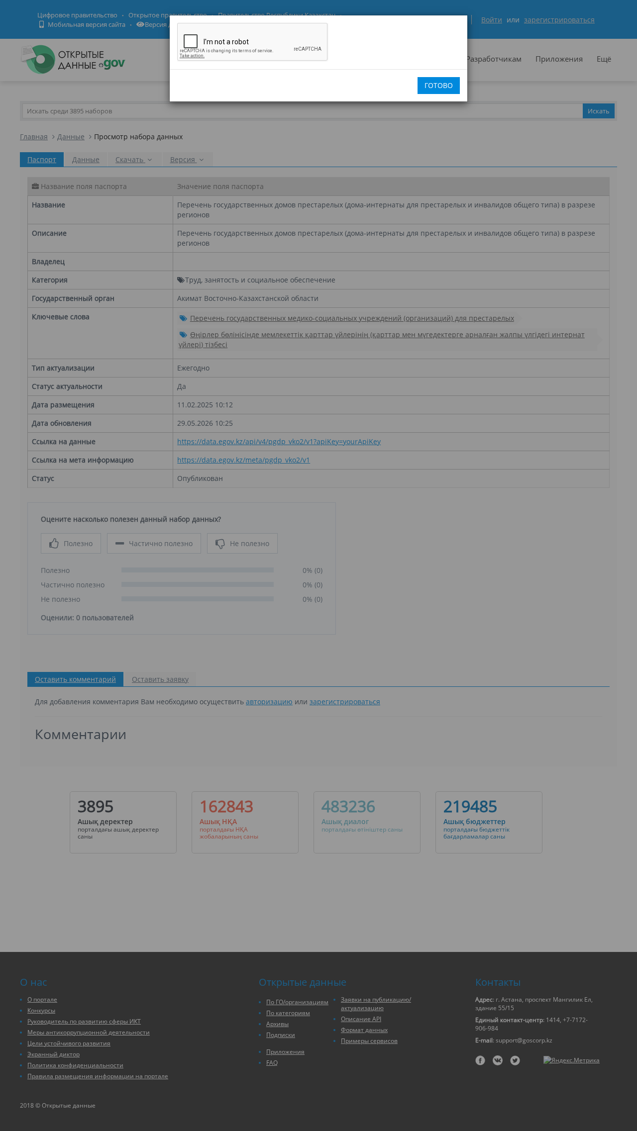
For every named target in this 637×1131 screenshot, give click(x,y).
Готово (439, 85)
